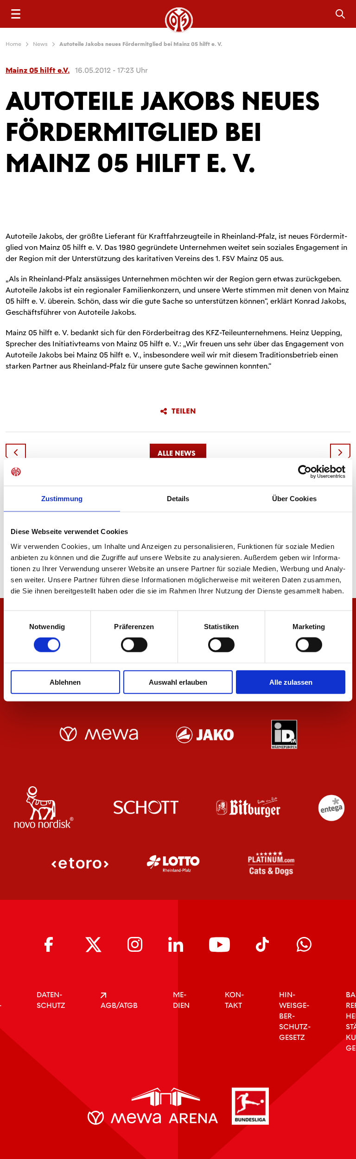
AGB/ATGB (119, 1005)
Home (13, 44)
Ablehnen (65, 682)
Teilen (184, 411)
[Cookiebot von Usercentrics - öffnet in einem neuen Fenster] (304, 472)
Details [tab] (178, 499)
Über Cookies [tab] (294, 499)
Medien (181, 1000)
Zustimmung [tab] (62, 499)
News (40, 44)
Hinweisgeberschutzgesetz (295, 1016)
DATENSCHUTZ (51, 1000)
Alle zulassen (290, 682)
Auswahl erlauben (178, 682)
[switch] (134, 644)
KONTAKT (234, 1000)
